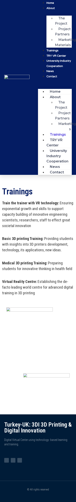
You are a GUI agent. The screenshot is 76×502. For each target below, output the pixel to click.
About (50, 8)
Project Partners (63, 31)
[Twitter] (13, 460)
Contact (51, 76)
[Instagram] (6, 460)
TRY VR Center (54, 142)
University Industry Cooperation (58, 63)
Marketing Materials (65, 42)
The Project (61, 20)
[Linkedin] (19, 460)
